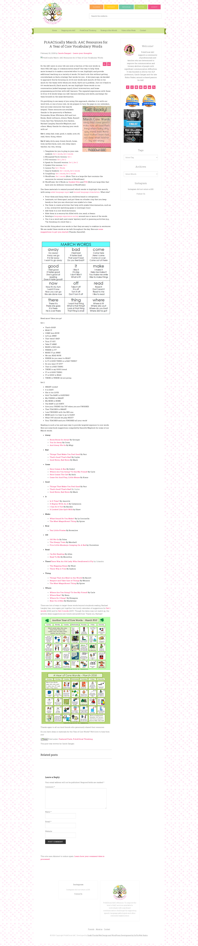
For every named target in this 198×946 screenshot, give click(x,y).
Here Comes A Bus (58, 469)
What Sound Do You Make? (62, 518)
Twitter (141, 7)
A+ (109, 64)
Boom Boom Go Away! (59, 440)
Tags (141, 150)
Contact (143, 30)
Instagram (126, 7)
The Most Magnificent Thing (63, 521)
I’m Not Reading (57, 554)
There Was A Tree (58, 569)
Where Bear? (56, 595)
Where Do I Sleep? (58, 598)
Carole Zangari (64, 53)
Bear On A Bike (57, 601)
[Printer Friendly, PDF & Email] (44, 739)
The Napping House (59, 566)
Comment (50, 787)
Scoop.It (154, 7)
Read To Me (55, 557)
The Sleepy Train (58, 542)
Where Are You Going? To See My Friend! (68, 472)
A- (105, 64)
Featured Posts (65, 739)
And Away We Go (58, 445)
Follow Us (141, 194)
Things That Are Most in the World (66, 578)
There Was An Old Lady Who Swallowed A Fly (72, 561)
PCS (86, 182)
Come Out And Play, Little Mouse (65, 477)
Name (48, 812)
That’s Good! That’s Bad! (60, 457)
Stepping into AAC (68, 30)
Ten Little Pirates (58, 530)
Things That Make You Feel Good (65, 454)
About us (99, 929)
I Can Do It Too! (56, 507)
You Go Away (56, 442)
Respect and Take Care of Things (65, 580)
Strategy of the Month (108, 30)
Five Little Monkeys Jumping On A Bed (68, 545)
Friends (91, 929)
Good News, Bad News (60, 460)
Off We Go (54, 539)
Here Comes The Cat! (59, 474)
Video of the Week (128, 30)
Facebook (96, 7)
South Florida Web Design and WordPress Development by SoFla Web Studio (117, 935)
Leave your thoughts (82, 53)
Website (48, 831)
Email (48, 821)
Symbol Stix (74, 182)
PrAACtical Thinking (88, 30)
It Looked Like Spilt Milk (61, 509)
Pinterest (111, 7)
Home (54, 30)
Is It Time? (54, 501)
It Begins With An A (59, 504)
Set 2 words (63, 611)
